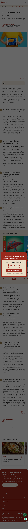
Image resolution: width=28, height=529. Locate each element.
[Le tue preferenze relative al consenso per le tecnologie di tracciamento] (25, 519)
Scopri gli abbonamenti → (14, 270)
